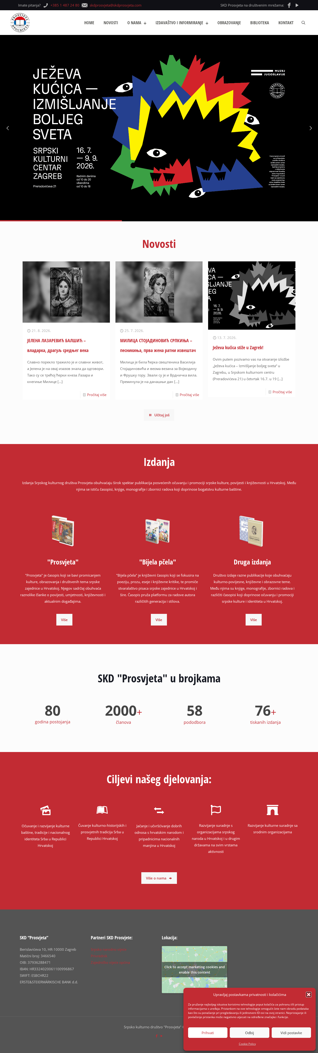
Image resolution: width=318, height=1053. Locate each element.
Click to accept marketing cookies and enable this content (194, 969)
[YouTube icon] (161, 1035)
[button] (308, 994)
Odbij (249, 1032)
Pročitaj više (96, 394)
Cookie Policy (247, 1044)
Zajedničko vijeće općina (110, 962)
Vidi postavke (291, 1032)
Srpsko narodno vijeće (108, 949)
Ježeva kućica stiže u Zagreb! (238, 347)
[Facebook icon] (156, 1035)
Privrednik (99, 956)
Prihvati (208, 1032)
